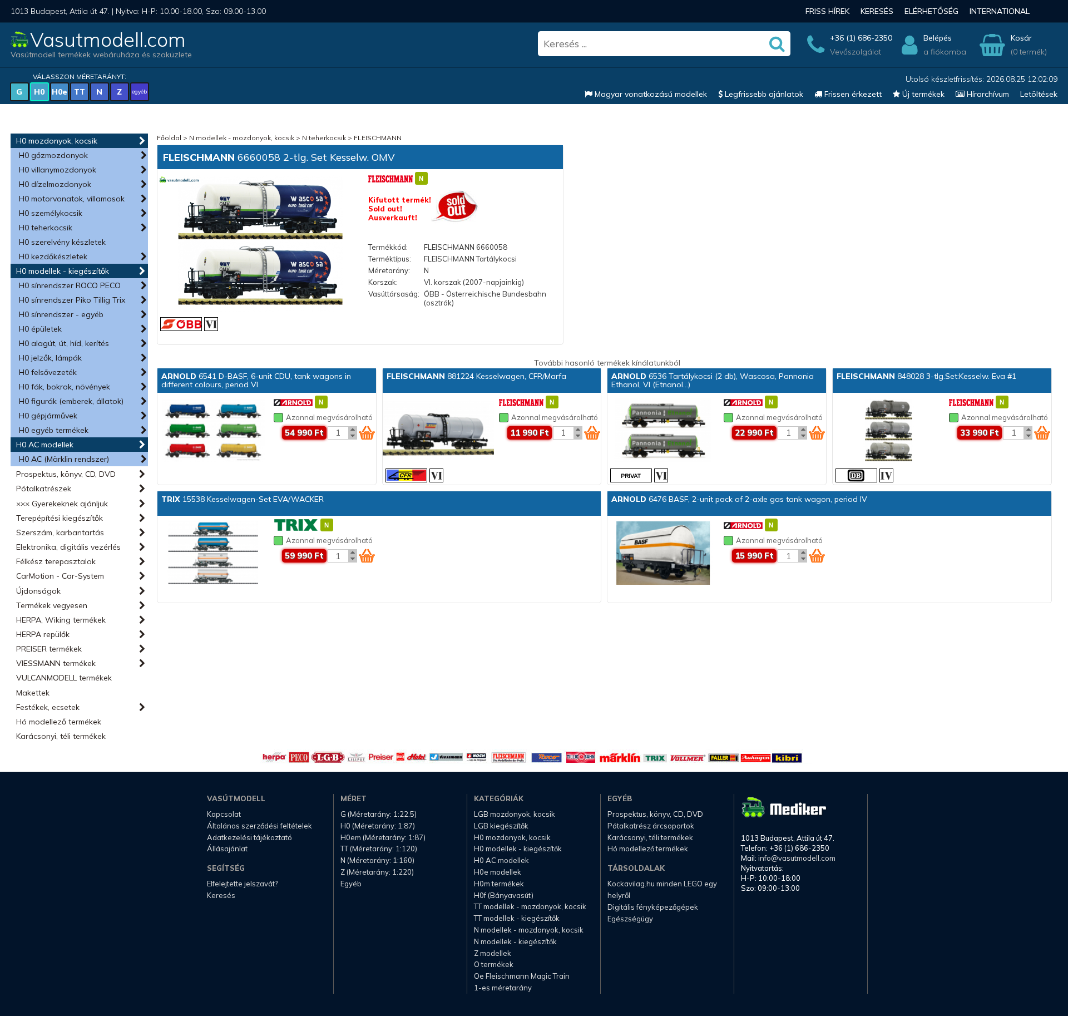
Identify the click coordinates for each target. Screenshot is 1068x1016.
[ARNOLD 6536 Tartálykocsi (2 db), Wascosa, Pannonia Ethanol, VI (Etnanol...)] (663, 431)
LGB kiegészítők (501, 825)
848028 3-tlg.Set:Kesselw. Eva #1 (926, 376)
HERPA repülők (43, 634)
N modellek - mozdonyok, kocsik (241, 138)
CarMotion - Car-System (60, 576)
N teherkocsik (324, 138)
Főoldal (169, 138)
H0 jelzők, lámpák (50, 358)
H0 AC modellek (44, 445)
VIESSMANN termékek (56, 663)
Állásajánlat (227, 848)
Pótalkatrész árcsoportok (650, 825)
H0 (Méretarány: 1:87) (377, 825)
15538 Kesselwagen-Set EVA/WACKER (242, 499)
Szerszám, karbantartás (60, 532)
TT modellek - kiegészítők (517, 918)
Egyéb (351, 883)
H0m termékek (499, 883)
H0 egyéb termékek (53, 430)
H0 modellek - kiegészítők (62, 271)
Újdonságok (38, 591)
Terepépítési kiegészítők (59, 518)
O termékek (493, 964)
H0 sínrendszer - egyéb (61, 314)
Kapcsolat (224, 814)
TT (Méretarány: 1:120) (378, 848)
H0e (59, 92)
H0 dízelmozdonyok (55, 184)
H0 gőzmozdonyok (53, 155)
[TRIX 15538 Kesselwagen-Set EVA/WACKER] (213, 554)
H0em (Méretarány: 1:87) (383, 837)
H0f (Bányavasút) (503, 895)
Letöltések (1038, 94)
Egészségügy (630, 918)
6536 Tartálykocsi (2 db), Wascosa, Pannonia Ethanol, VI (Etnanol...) (712, 380)
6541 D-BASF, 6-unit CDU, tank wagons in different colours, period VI (256, 380)
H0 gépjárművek (48, 416)
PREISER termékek (49, 649)
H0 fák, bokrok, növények (64, 387)
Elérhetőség (931, 11)
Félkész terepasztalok (56, 561)
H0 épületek (40, 329)
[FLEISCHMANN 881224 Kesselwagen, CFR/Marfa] (438, 431)
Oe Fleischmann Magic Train (522, 975)
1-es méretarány (503, 987)
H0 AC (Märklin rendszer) (64, 459)
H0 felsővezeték (48, 372)
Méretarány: (389, 270)
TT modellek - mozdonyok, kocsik (530, 906)
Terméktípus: (389, 258)
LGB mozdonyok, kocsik (514, 814)
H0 (39, 92)
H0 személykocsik (50, 213)
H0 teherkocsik (45, 228)
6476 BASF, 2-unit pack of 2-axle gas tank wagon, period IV (739, 499)
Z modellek (492, 953)
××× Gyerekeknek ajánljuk (62, 504)
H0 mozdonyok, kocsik (56, 141)
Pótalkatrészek (43, 489)
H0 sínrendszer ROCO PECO (70, 285)
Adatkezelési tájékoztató (249, 837)
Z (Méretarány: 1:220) (377, 871)
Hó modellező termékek (58, 722)
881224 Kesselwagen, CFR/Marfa (476, 376)
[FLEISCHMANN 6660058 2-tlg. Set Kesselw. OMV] (260, 244)
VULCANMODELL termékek (64, 678)
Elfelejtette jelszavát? (242, 883)
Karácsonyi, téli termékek (61, 736)
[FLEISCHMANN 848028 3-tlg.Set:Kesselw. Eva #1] (888, 431)
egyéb (139, 91)
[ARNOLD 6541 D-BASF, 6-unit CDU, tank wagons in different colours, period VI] (213, 431)
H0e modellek (497, 871)
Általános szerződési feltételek (259, 825)
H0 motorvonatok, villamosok (72, 199)
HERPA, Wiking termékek (61, 620)
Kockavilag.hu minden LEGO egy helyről (662, 889)
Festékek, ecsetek (48, 707)
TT (79, 92)
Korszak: (383, 282)
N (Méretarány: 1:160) (377, 860)
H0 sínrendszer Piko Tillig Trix (72, 300)
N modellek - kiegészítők (515, 941)
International (1000, 11)
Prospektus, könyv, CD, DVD (66, 474)
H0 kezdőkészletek (53, 256)
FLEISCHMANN (378, 138)
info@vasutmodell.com (796, 858)
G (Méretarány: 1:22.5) (378, 814)
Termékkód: (388, 247)
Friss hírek (827, 11)
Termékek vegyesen (51, 605)
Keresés (877, 11)
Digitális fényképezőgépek (652, 906)
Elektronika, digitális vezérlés (68, 547)
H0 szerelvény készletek (62, 242)
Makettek (33, 693)
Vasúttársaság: (393, 293)
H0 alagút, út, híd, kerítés (64, 343)
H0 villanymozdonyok (57, 170)
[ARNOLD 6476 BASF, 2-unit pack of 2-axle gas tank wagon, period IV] (663, 554)
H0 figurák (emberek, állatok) (71, 401)
